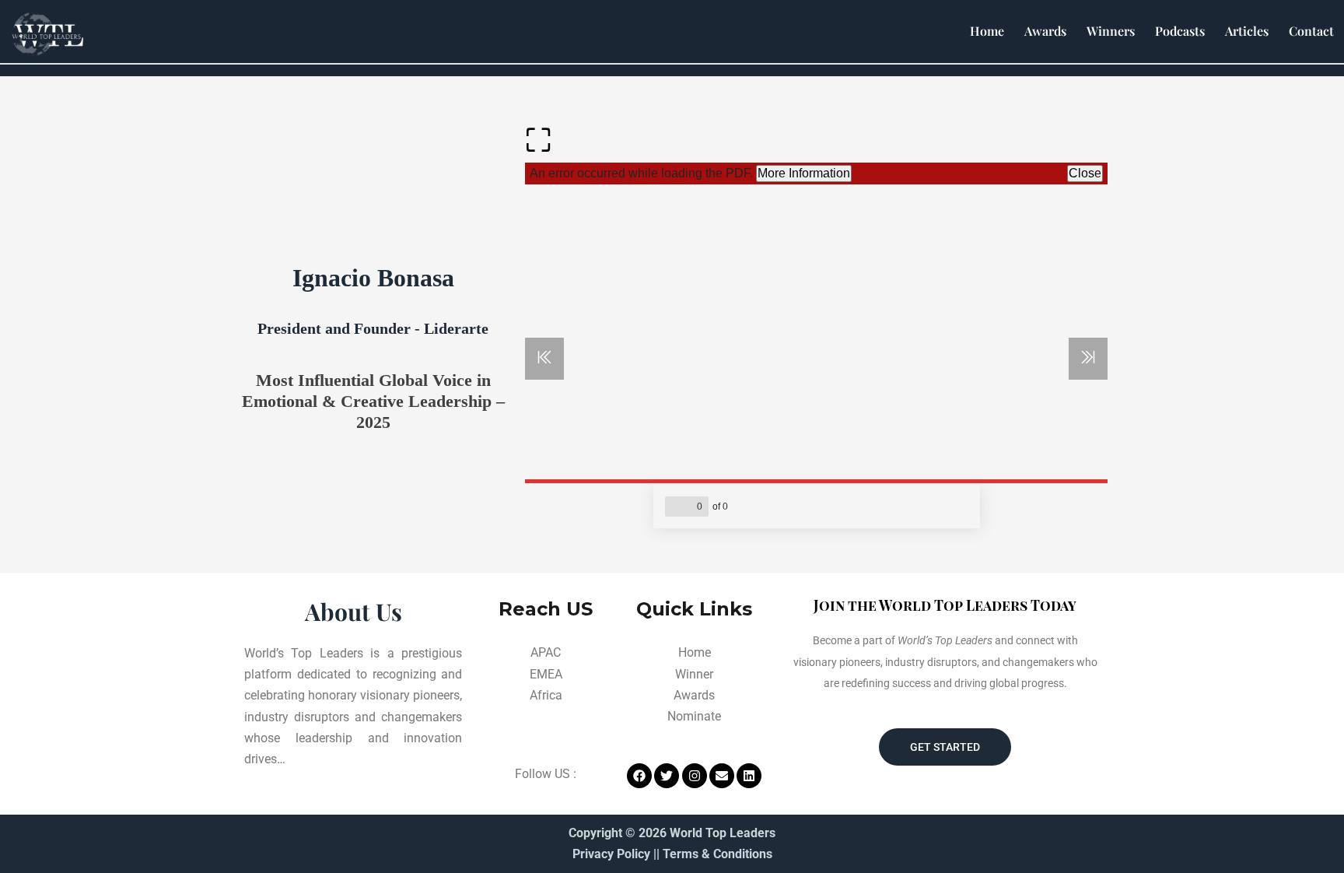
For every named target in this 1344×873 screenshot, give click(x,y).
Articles (1247, 31)
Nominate (694, 716)
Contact (1311, 31)
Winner (694, 674)
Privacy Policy (611, 854)
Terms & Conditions (717, 854)
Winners (1111, 31)
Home (987, 31)
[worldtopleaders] (47, 34)
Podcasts (1180, 31)
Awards (1045, 31)
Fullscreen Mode (538, 147)
